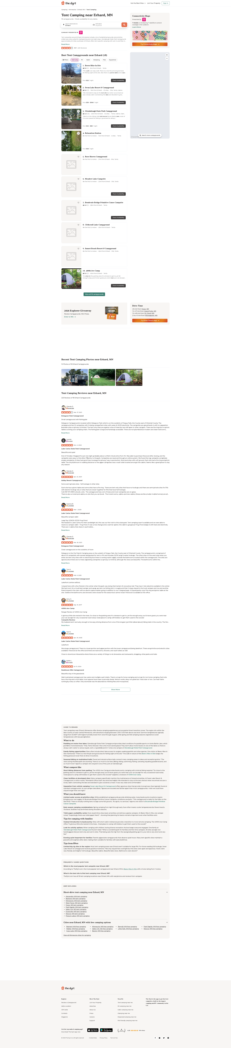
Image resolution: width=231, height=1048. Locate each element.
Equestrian (112, 60)
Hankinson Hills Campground (72, 670)
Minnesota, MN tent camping (76, 901)
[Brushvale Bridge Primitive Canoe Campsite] (94, 210)
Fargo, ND (145, 309)
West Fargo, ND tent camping (77, 903)
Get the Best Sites (137, 3)
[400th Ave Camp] (94, 278)
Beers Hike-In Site (148, 754)
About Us (93, 1010)
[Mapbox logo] (135, 137)
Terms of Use (114, 1038)
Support (92, 1020)
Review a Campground (68, 1002)
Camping (64, 9)
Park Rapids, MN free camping (155, 926)
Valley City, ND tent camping (76, 909)
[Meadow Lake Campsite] (94, 186)
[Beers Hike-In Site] (94, 73)
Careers (92, 1017)
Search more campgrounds (151, 135)
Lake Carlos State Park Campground (75, 449)
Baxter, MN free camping (101, 931)
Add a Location (66, 1006)
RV (82, 60)
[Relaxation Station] (94, 141)
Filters (66, 60)
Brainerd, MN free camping (76, 926)
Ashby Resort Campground (71, 480)
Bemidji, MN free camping (127, 926)
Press (91, 1013)
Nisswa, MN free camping (153, 929)
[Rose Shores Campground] (94, 164)
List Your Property (153, 3)
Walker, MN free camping (75, 929)
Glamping (96, 60)
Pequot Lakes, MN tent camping (78, 916)
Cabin (88, 60)
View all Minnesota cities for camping (77, 935)
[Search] (124, 24)
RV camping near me (124, 1006)
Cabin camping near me (125, 1010)
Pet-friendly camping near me (127, 1020)
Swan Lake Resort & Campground (103, 786)
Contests (64, 1013)
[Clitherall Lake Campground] (94, 232)
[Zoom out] (166, 58)
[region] (150, 95)
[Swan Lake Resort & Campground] (94, 95)
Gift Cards (64, 1010)
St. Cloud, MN (149, 313)
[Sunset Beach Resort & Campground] (94, 256)
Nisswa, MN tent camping (75, 914)
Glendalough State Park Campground (138, 748)
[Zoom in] (166, 54)
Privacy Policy (103, 1038)
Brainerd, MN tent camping (75, 899)
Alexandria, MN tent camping (76, 896)
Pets (104, 60)
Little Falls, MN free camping (128, 929)
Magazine (64, 1017)
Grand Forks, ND (150, 311)
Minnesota (72, 9)
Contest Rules (93, 1038)
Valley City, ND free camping (102, 929)
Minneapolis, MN (151, 315)
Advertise (93, 1006)
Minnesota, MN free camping (102, 926)
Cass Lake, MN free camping (76, 931)
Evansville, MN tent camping (76, 911)
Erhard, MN (81, 9)
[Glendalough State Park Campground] (94, 119)
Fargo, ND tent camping (74, 905)
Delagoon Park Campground (72, 416)
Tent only (75, 60)
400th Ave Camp (67, 608)
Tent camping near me (125, 1002)
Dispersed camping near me (127, 1017)
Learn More (136, 27)
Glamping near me (124, 1013)
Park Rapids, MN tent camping (77, 907)
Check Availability (118, 80)
